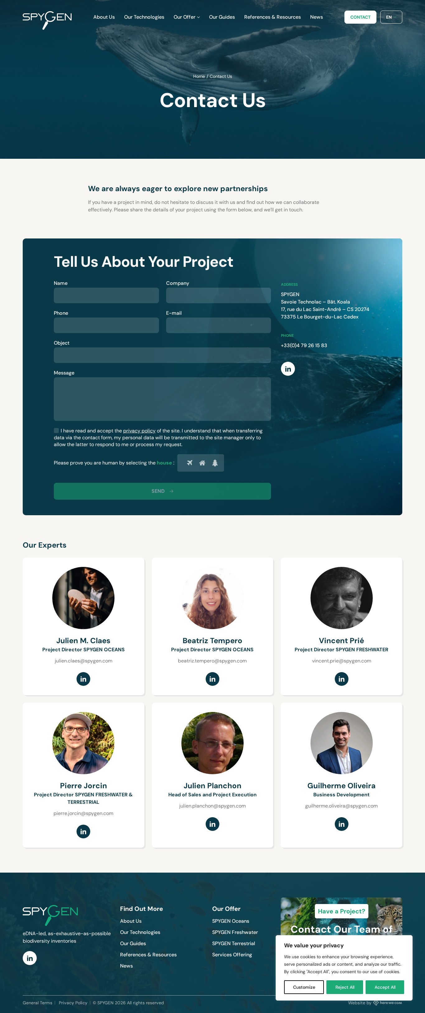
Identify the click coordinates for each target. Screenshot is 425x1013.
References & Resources (148, 954)
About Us (131, 921)
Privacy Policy (73, 1003)
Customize (304, 987)
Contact (360, 17)
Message (64, 373)
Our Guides (133, 943)
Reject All (344, 987)
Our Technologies (140, 932)
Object (61, 343)
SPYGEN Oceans (230, 921)
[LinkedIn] (288, 369)
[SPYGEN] (47, 17)
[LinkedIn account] (83, 679)
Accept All (385, 987)
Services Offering (232, 954)
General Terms (37, 1003)
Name (61, 283)
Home (199, 76)
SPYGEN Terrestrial (233, 943)
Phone (61, 313)
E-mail (174, 313)
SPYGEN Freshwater (235, 932)
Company (177, 283)
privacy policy (139, 430)
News (126, 966)
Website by (359, 1003)
